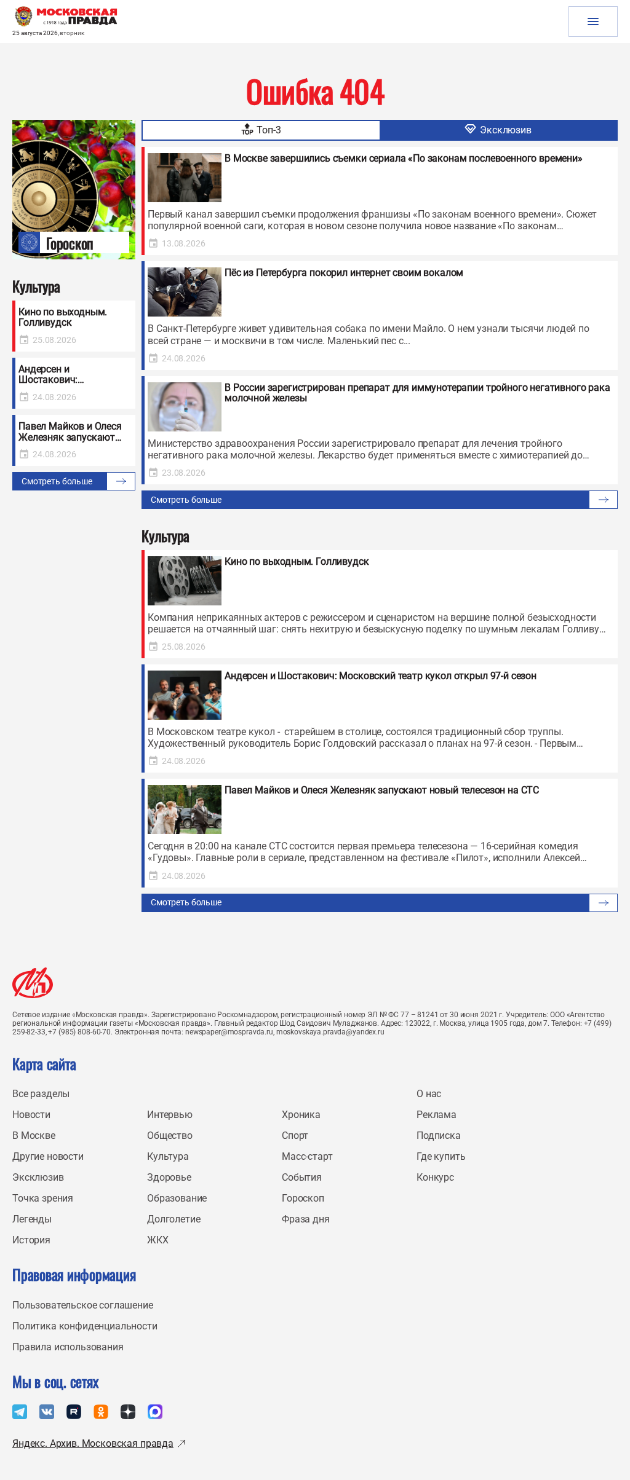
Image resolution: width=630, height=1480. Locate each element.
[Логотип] (32, 982)
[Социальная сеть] (19, 1411)
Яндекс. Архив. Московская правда (92, 1443)
